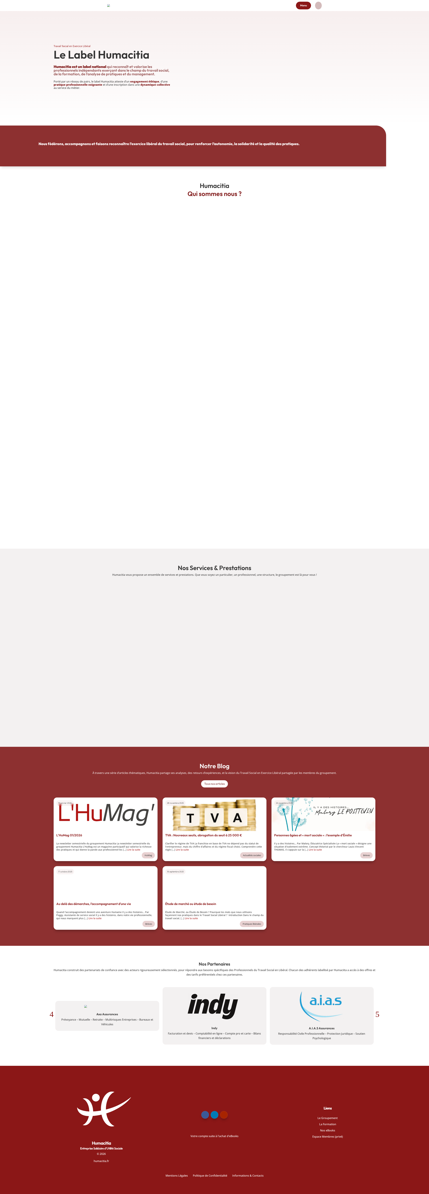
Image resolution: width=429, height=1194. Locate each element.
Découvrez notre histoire (357, 491)
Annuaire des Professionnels (129, 644)
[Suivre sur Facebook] (205, 1115)
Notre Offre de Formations (299, 719)
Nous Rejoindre (129, 719)
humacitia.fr (101, 1161)
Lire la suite (133, 849)
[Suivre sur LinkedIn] (214, 1115)
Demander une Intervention (299, 644)
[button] (52, 1014)
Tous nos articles (214, 783)
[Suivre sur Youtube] (224, 1115)
